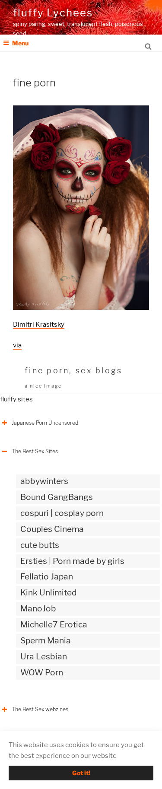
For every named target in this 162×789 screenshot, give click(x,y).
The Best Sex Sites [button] (35, 451)
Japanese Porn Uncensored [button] (45, 423)
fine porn (47, 370)
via (17, 345)
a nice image (43, 386)
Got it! (81, 772)
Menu (20, 43)
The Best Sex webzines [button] (40, 709)
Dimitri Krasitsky (38, 324)
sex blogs (99, 370)
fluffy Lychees (53, 12)
